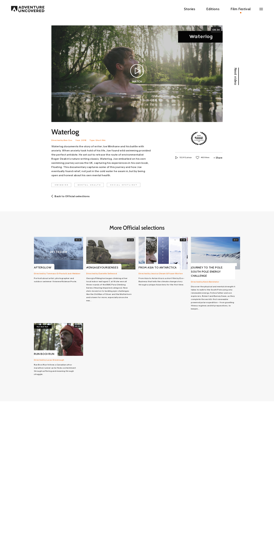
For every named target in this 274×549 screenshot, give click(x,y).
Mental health (89, 185)
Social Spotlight (124, 185)
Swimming (61, 185)
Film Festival (241, 9)
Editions (212, 9)
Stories (189, 9)
